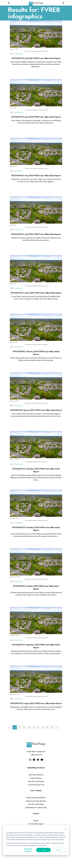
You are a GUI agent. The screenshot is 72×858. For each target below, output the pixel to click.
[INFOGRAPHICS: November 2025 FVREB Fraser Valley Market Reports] (36, 503)
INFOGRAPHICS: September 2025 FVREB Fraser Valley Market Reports (36, 646)
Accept (43, 850)
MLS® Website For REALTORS (36, 808)
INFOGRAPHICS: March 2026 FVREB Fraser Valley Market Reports (36, 293)
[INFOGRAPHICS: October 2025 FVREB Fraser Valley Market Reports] (36, 561)
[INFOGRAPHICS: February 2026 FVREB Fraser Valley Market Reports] (36, 327)
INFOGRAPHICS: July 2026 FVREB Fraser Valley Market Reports (36, 58)
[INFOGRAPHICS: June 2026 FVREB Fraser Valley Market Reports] (36, 92)
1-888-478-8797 (36, 755)
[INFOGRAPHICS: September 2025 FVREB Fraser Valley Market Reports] (36, 620)
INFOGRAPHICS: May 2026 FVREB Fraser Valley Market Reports (36, 175)
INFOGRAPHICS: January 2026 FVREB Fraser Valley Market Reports (36, 410)
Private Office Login (36, 824)
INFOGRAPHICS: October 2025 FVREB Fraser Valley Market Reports (36, 587)
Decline (59, 850)
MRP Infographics (43, 51)
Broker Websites (36, 778)
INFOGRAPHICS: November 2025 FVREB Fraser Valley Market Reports (36, 529)
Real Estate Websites (36, 775)
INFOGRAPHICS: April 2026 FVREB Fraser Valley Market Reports (36, 234)
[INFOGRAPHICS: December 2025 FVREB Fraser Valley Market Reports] (36, 444)
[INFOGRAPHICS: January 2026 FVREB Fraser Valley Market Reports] (36, 386)
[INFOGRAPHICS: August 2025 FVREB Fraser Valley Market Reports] (36, 679)
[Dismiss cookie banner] (65, 829)
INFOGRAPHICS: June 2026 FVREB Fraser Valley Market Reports (36, 117)
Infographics (34, 51)
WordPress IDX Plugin (36, 781)
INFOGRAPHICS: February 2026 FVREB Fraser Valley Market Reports (36, 353)
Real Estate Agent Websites (36, 798)
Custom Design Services (36, 785)
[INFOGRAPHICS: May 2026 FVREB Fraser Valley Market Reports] (36, 151)
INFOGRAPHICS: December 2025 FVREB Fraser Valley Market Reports (36, 470)
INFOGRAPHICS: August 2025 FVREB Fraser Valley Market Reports (36, 703)
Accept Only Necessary (28, 850)
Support (36, 821)
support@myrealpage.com (36, 751)
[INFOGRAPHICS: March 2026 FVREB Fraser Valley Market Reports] (36, 268)
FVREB (28, 51)
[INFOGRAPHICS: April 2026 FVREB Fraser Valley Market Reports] (36, 210)
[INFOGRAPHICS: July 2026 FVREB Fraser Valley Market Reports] (36, 34)
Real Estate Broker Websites (36, 801)
